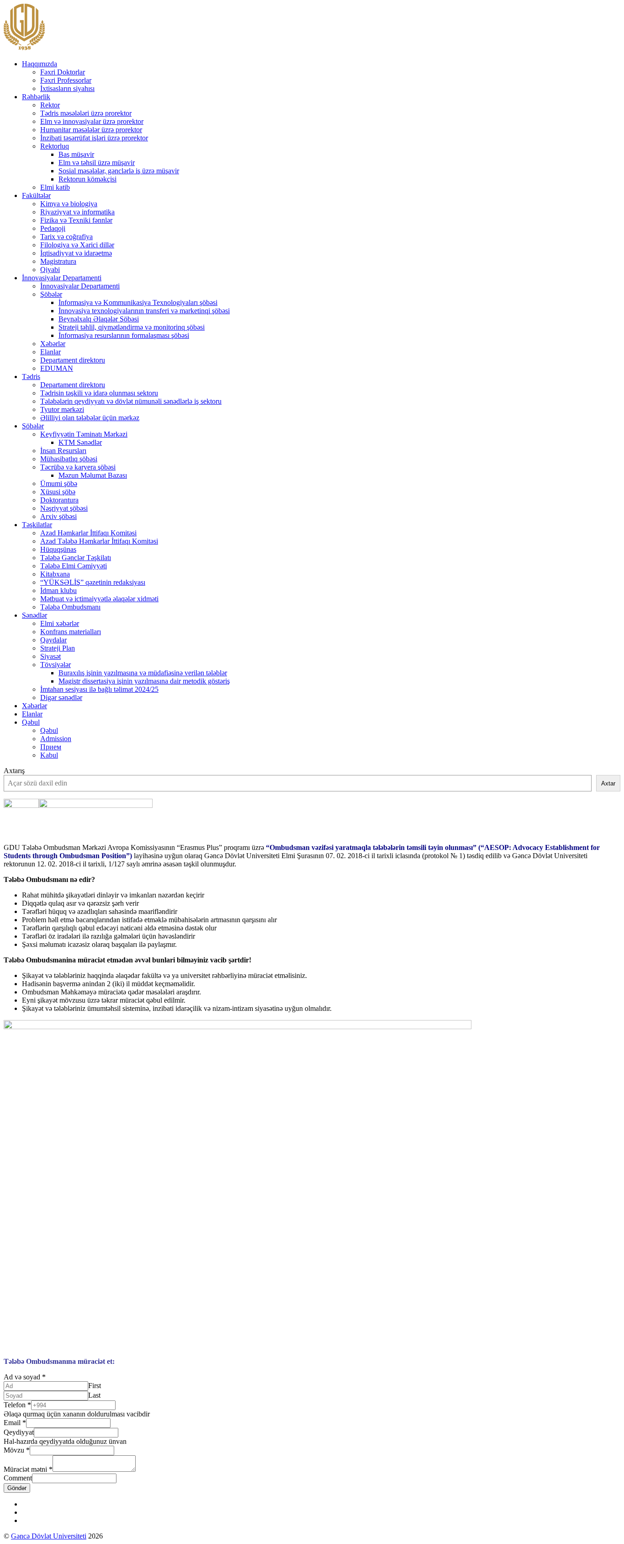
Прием (50, 747)
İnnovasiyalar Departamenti (61, 278)
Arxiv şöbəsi (58, 516)
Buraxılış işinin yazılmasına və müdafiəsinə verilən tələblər (142, 673)
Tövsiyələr (55, 664)
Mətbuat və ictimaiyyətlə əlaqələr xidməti (99, 599)
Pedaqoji (52, 228)
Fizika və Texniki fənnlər (76, 220)
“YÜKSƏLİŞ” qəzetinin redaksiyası (92, 582)
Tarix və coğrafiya (66, 236)
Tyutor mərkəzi (62, 409)
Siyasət (50, 656)
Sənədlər (34, 615)
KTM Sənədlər (80, 442)
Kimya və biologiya (68, 204)
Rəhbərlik (36, 97)
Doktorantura (59, 500)
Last (94, 1395)
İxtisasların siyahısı (67, 88)
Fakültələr (36, 195)
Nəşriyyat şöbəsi (64, 508)
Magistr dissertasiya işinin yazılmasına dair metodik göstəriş (144, 681)
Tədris (31, 376)
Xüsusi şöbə (57, 492)
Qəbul (31, 722)
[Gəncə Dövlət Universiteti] (24, 48)
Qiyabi (50, 269)
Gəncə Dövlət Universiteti (48, 1536)
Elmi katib (55, 187)
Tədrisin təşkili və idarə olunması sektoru (99, 393)
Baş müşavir (76, 154)
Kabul (49, 755)
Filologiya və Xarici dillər (77, 245)
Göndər (16, 1488)
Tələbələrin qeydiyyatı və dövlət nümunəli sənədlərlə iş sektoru (131, 401)
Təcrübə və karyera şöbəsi (78, 467)
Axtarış (14, 771)
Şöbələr (51, 294)
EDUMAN (56, 368)
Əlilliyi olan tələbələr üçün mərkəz (89, 418)
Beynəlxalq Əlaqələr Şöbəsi (98, 319)
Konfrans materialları (70, 632)
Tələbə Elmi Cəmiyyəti (73, 566)
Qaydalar (53, 640)
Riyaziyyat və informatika (77, 212)
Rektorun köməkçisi (87, 179)
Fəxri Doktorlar (62, 72)
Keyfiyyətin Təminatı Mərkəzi (83, 434)
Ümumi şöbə (58, 483)
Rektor (50, 105)
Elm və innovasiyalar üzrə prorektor (91, 121)
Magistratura (58, 261)
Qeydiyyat (19, 1432)
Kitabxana (55, 574)
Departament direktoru (72, 360)
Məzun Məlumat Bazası (92, 475)
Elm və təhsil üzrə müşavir (96, 162)
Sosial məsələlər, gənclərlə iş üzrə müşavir (118, 171)
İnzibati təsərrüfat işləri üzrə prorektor (94, 138)
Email (15, 1422)
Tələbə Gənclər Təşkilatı (75, 557)
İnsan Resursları (63, 450)
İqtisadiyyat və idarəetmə (76, 253)
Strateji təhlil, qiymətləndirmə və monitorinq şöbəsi (131, 327)
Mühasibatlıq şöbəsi (68, 459)
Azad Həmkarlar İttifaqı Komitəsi (88, 533)
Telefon (17, 1405)
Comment (18, 1478)
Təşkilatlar (37, 525)
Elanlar (50, 352)
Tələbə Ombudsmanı (70, 607)
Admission (55, 739)
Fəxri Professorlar (65, 80)
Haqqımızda (39, 64)
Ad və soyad (25, 1377)
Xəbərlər (52, 343)
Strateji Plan (57, 648)
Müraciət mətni (28, 1469)
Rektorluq (54, 146)
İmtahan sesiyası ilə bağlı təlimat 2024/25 (99, 689)
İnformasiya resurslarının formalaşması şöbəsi (123, 335)
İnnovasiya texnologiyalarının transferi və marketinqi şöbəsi (144, 311)
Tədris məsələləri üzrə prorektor (86, 113)
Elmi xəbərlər (59, 623)
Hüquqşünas (58, 549)
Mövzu (17, 1450)
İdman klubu (58, 590)
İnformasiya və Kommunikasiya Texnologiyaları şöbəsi (137, 302)
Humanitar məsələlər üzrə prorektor (91, 130)
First (94, 1385)
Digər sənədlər (61, 697)
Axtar (608, 783)
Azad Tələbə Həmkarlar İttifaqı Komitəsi (99, 541)
